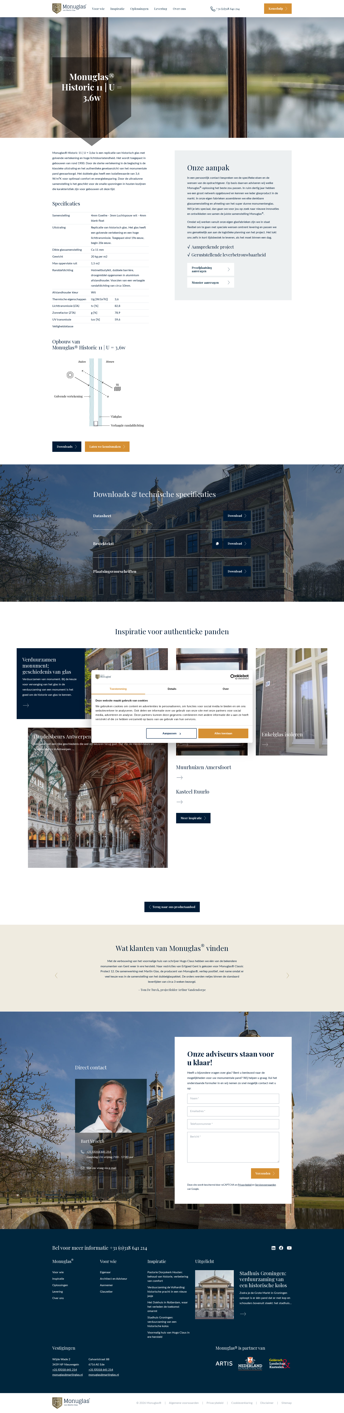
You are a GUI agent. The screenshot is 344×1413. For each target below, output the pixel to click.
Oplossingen (139, 8)
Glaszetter (106, 1291)
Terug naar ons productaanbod (173, 907)
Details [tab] (172, 688)
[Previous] (57, 975)
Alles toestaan (223, 733)
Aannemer (106, 1285)
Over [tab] (226, 688)
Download (235, 516)
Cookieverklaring (241, 1403)
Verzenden (262, 1173)
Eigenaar (105, 1272)
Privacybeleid (245, 1185)
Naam (193, 1098)
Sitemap (286, 1403)
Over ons (179, 8)
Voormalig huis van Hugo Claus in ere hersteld (168, 1334)
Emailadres (197, 1111)
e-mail (112, 1167)
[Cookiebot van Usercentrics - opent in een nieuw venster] (233, 677)
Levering (160, 8)
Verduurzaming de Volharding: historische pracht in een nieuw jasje (167, 1291)
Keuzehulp (276, 8)
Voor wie (98, 8)
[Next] (286, 975)
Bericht (194, 1136)
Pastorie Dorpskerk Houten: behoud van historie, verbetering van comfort (167, 1276)
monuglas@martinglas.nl (67, 1374)
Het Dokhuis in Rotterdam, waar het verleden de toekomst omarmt (167, 1306)
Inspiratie (117, 8)
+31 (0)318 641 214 (227, 8)
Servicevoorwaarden (265, 1185)
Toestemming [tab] (118, 688)
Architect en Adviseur (113, 1278)
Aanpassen (169, 733)
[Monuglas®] (69, 9)
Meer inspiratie (191, 818)
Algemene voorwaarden (184, 1403)
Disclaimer (267, 1403)
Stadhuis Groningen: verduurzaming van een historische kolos (161, 1321)
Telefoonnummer (200, 1123)
